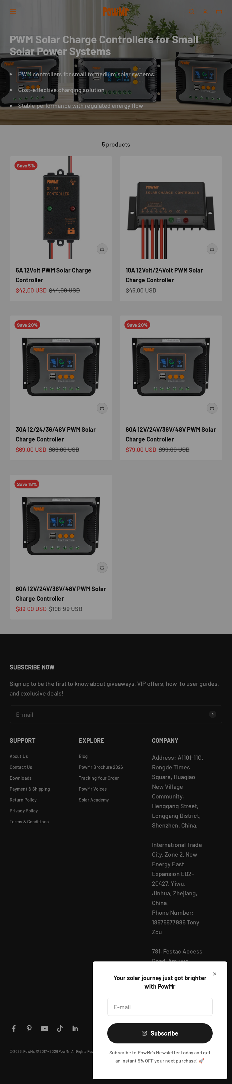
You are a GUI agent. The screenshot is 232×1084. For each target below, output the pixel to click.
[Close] (215, 974)
